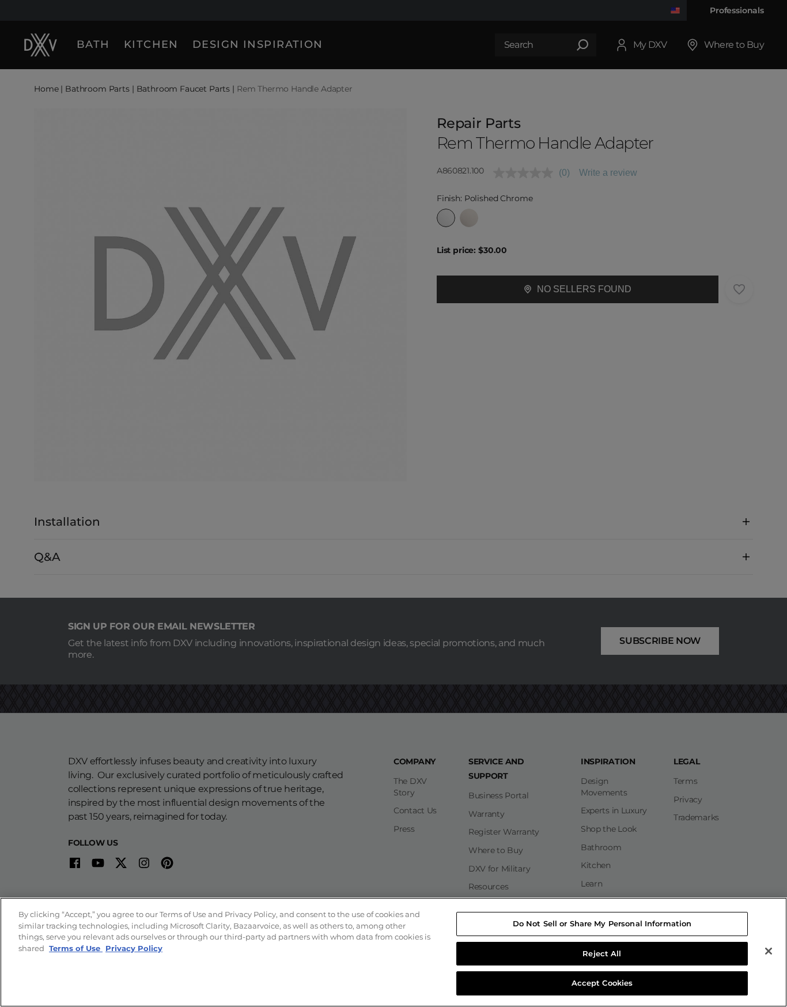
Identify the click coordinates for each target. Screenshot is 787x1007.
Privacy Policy (133, 948)
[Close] (768, 951)
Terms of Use (76, 948)
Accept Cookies (602, 982)
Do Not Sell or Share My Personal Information (602, 923)
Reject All (601, 953)
